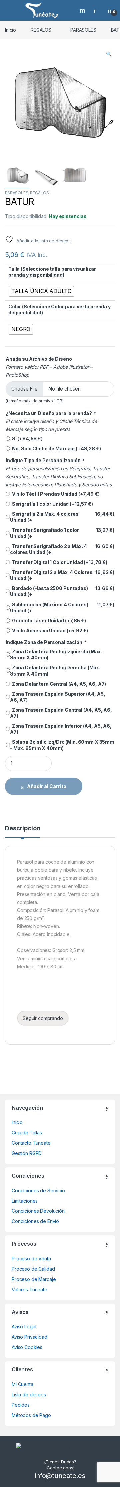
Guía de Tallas (27, 1132)
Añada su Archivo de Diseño (39, 359)
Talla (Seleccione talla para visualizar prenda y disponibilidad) (52, 272)
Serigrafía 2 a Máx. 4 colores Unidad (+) (62, 517)
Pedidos (21, 1405)
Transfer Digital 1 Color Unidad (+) (58, 562)
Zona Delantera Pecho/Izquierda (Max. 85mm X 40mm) (56, 654)
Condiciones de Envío (35, 1221)
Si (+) (26, 438)
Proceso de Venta (31, 1258)
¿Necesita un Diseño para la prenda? (51, 413)
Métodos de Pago (31, 1415)
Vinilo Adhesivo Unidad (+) (49, 630)
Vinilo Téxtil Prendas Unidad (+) (54, 494)
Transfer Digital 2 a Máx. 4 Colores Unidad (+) (62, 575)
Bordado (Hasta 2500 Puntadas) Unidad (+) (62, 591)
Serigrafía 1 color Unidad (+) (51, 504)
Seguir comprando (43, 1018)
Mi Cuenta (22, 1384)
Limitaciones (25, 1201)
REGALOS (41, 30)
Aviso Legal (24, 1326)
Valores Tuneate (29, 1289)
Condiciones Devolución (38, 1211)
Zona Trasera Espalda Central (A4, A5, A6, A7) (61, 713)
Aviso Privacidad (29, 1337)
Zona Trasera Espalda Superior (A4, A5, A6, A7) (57, 697)
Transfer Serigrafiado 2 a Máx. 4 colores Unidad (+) (62, 549)
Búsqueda (83, 10)
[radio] (41, 291)
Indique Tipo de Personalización (45, 460)
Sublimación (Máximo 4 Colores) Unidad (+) (62, 607)
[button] (109, 54)
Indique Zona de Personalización (46, 642)
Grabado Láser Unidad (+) (48, 620)
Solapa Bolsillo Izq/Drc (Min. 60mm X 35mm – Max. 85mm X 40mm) (62, 745)
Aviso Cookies (27, 1347)
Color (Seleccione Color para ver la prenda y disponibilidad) (59, 309)
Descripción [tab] (22, 828)
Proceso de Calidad (33, 1269)
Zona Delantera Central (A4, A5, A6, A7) (58, 684)
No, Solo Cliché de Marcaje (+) (55, 448)
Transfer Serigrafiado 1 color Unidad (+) (62, 533)
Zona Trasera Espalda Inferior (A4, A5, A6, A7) (61, 729)
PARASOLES (83, 30)
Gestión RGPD (27, 1153)
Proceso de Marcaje (34, 1279)
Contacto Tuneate (31, 1143)
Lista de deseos (29, 1394)
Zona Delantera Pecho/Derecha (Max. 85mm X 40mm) (55, 671)
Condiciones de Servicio (38, 1190)
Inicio (10, 30)
